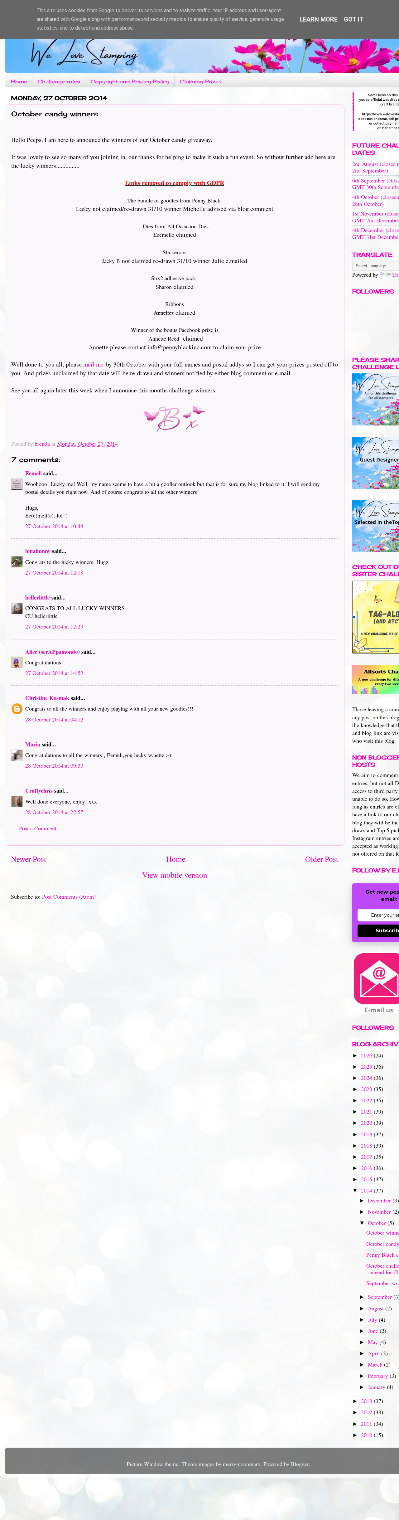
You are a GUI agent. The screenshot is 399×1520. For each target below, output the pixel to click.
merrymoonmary (241, 1464)
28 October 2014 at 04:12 (54, 719)
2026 (367, 1055)
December (380, 1200)
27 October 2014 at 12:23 (54, 626)
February (379, 1375)
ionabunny (37, 551)
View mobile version (174, 874)
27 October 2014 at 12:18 (54, 572)
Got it (354, 19)
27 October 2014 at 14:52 (54, 673)
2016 (367, 1168)
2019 (367, 1134)
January (377, 1387)
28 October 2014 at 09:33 (54, 765)
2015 (367, 1179)
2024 (367, 1077)
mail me (93, 364)
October (377, 1222)
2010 (367, 1435)
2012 (367, 1412)
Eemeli (33, 473)
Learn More (319, 19)
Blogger (300, 1464)
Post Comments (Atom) (69, 896)
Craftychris (39, 790)
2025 (367, 1066)
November (380, 1211)
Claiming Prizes (201, 81)
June (374, 1330)
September (380, 1296)
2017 (367, 1156)
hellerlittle (37, 597)
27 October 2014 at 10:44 (54, 526)
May (373, 1342)
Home (19, 81)
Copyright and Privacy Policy (129, 81)
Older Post (321, 858)
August (376, 1308)
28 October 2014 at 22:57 (54, 812)
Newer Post (28, 858)
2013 (367, 1401)
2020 (367, 1122)
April (374, 1353)
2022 (367, 1100)
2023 (367, 1089)
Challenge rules (58, 81)
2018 (367, 1145)
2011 (367, 1423)
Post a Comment (37, 828)
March (376, 1364)
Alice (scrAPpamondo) (52, 652)
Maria (32, 744)
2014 (367, 1190)
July (373, 1319)
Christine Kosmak (47, 698)
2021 (367, 1111)
